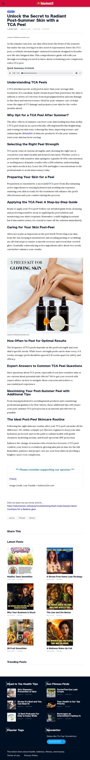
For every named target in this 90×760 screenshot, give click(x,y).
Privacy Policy (31, 755)
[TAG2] (12, 479)
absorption (27, 133)
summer (12, 518)
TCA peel (22, 518)
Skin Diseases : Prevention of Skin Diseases (27, 692)
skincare (32, 518)
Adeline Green (13, 29)
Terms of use (13, 755)
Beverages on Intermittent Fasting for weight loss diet (69, 716)
